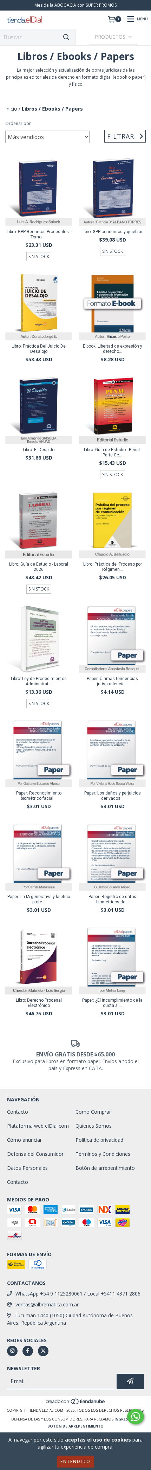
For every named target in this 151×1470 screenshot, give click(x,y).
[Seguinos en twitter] (43, 1351)
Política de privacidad (99, 1139)
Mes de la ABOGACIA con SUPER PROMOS (75, 5)
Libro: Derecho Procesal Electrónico (39, 1003)
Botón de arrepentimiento (105, 1168)
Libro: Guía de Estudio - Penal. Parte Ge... (112, 452)
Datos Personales (27, 1168)
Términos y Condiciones (103, 1154)
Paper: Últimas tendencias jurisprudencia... (112, 681)
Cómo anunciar (24, 1139)
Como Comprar (93, 1111)
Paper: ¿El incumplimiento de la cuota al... (112, 1003)
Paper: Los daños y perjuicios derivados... (112, 796)
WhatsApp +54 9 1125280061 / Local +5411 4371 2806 (77, 1293)
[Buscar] (66, 37)
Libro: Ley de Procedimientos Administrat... (39, 681)
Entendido (75, 1461)
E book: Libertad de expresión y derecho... (112, 349)
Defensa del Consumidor (35, 1154)
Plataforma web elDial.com (38, 1125)
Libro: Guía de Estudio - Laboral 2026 (38, 567)
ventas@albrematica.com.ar (47, 1304)
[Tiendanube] (75, 1403)
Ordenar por (18, 123)
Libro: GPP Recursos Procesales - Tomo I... (39, 234)
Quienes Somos (94, 1125)
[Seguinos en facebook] (27, 1351)
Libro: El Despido (38, 449)
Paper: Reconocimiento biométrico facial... (38, 796)
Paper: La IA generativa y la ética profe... (38, 899)
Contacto (17, 1111)
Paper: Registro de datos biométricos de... (112, 899)
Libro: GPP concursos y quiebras (112, 231)
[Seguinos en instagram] (12, 1351)
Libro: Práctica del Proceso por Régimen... (112, 567)
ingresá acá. (127, 1419)
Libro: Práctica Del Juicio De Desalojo (39, 349)
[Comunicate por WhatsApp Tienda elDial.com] (135, 1416)
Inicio (11, 108)
